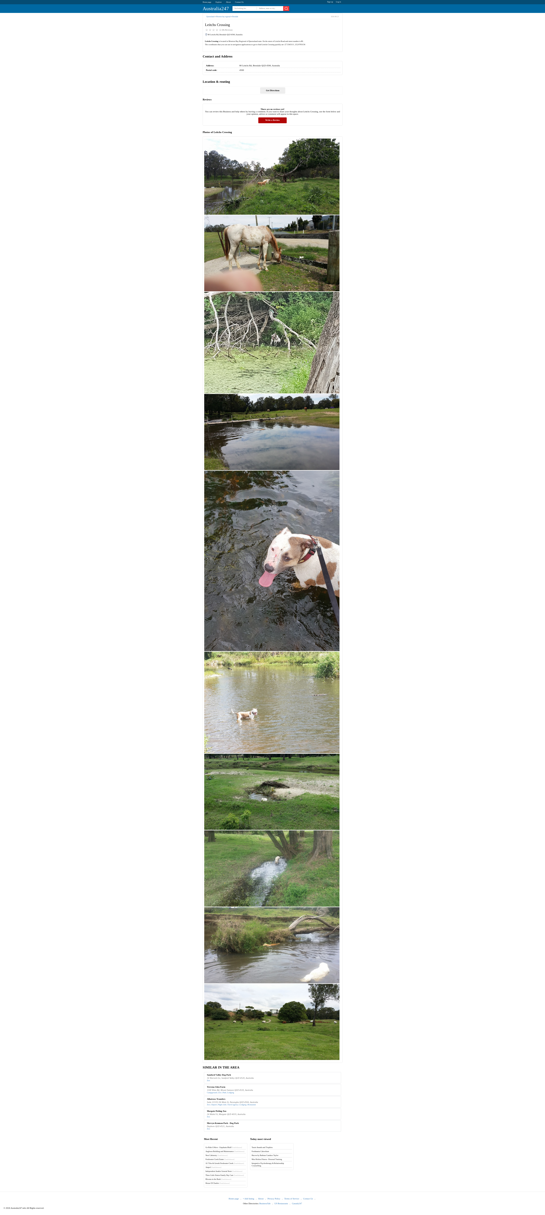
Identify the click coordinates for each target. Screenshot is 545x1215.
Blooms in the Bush (218, 1179)
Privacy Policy (274, 1199)
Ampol (213, 1167)
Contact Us (239, 2)
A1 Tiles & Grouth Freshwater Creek (225, 1163)
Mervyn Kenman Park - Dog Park (223, 1123)
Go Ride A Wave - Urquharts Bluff (224, 1147)
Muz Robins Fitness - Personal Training (267, 1159)
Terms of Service (291, 1199)
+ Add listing (248, 1199)
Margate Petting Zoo (216, 1111)
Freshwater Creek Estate (220, 1159)
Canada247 (297, 1203)
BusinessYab (265, 1203)
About (228, 2)
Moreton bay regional (223, 17)
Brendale (235, 17)
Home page (207, 2)
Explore (219, 2)
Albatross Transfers (216, 1099)
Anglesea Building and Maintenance (225, 1151)
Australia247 (216, 8)
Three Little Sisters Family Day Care (225, 1175)
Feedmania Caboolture (260, 1151)
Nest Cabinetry (217, 1155)
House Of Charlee (218, 1183)
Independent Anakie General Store (224, 1171)
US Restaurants (281, 1203)
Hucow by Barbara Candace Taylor (265, 1155)
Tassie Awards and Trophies (262, 1147)
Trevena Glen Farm (216, 1087)
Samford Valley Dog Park (219, 1075)
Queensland (210, 17)
